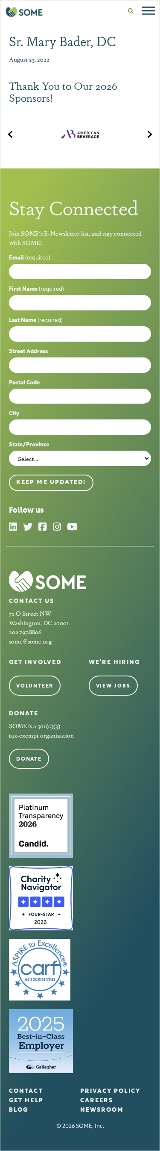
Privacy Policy (110, 1091)
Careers (96, 1101)
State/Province (29, 445)
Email (29, 258)
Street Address (28, 351)
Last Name (36, 320)
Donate (29, 759)
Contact (26, 1091)
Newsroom (102, 1110)
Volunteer (34, 686)
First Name (36, 289)
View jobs (113, 686)
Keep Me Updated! (51, 482)
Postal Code (24, 383)
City (14, 413)
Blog (18, 1110)
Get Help (26, 1101)
